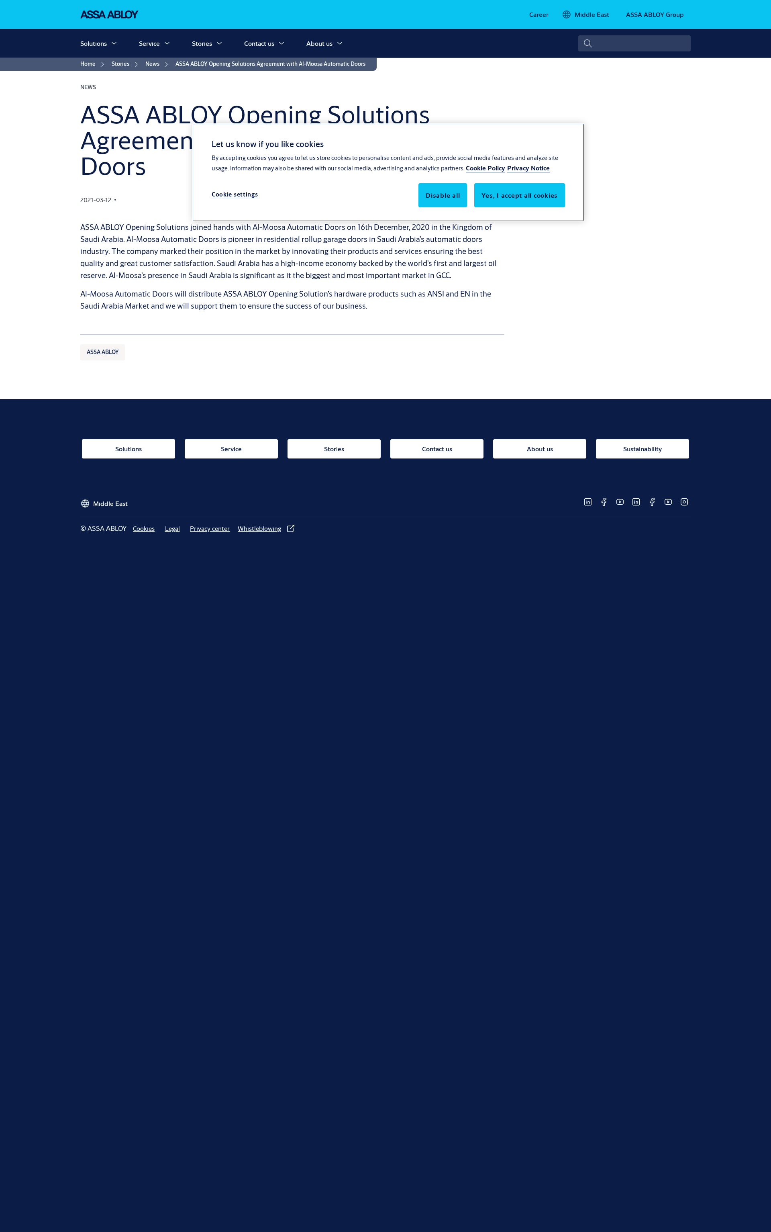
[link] (539, 14)
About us (319, 43)
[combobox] (634, 43)
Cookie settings (235, 194)
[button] (114, 43)
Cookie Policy (485, 168)
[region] (388, 172)
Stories (202, 43)
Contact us (259, 43)
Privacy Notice (528, 168)
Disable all (443, 195)
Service (149, 43)
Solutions (93, 43)
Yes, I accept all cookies (519, 195)
